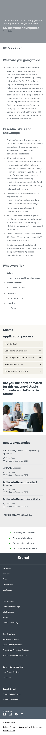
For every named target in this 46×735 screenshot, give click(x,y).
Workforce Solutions (11, 639)
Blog (5, 579)
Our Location (8, 585)
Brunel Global (9, 689)
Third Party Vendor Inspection (15, 656)
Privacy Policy (9, 727)
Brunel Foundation (10, 700)
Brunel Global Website (12, 694)
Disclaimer (37, 727)
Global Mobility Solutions (13, 645)
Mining (5, 617)
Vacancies (7, 678)
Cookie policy (24, 727)
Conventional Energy (11, 607)
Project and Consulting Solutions (16, 650)
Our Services (9, 634)
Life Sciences (8, 612)
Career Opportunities (13, 667)
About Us (7, 568)
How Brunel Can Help (11, 672)
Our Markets (8, 601)
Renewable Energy (10, 623)
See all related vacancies (18, 515)
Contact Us (7, 590)
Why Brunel (7, 574)
